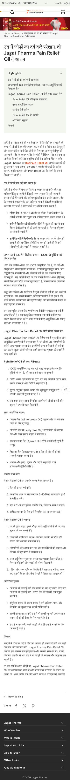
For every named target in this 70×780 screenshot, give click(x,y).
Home (7, 33)
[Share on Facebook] (16, 706)
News (17, 33)
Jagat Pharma (39, 777)
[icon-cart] (62, 12)
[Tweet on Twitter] (24, 706)
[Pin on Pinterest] (33, 706)
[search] (12, 12)
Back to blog (15, 696)
